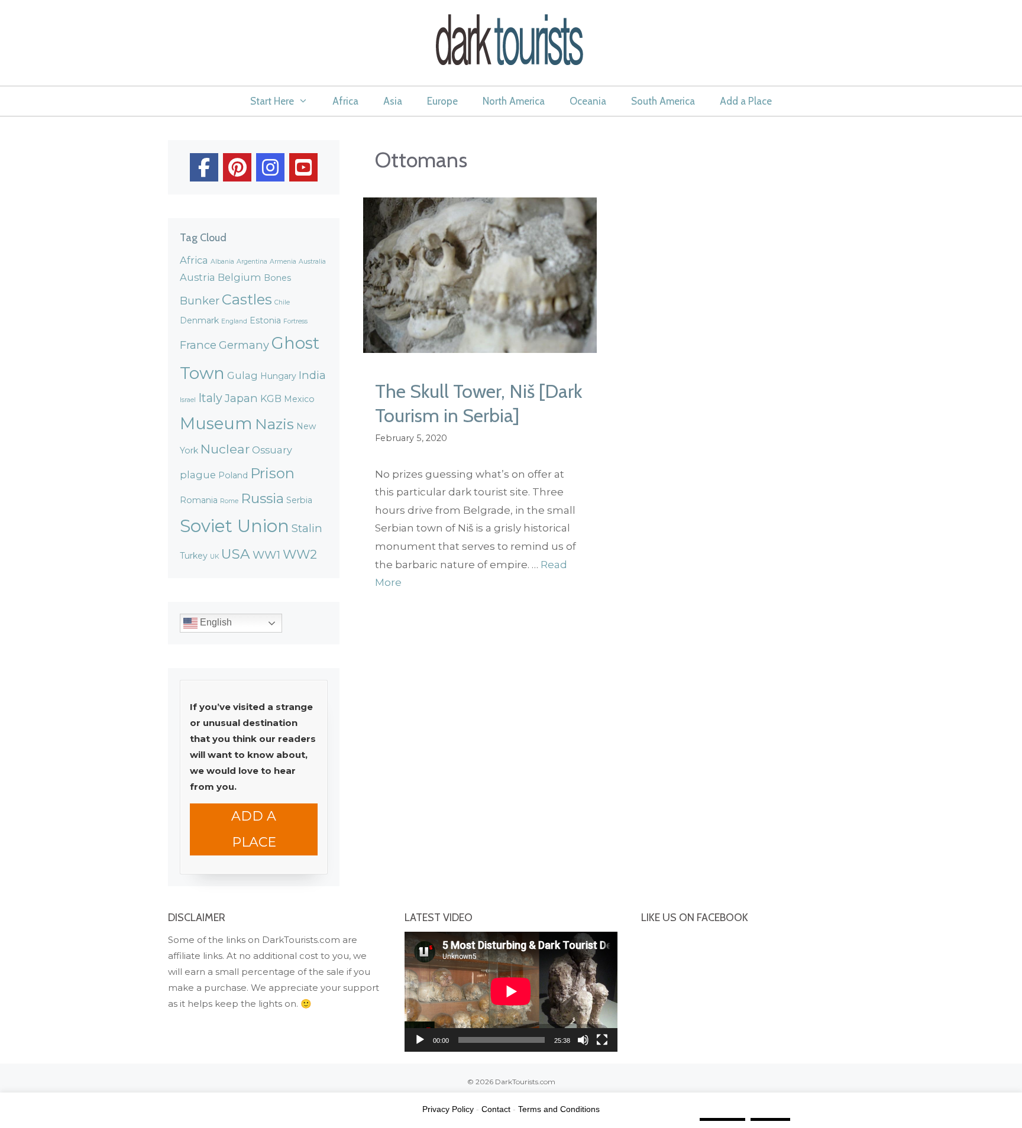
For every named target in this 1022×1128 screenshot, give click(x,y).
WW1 (266, 555)
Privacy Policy (448, 1109)
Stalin (307, 528)
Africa (345, 101)
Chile (282, 302)
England (234, 321)
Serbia (299, 500)
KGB (271, 398)
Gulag (242, 375)
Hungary (278, 376)
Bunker (199, 300)
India (312, 375)
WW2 (300, 554)
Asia (392, 101)
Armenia (283, 261)
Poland (233, 475)
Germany (244, 345)
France (198, 345)
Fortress (295, 321)
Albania (222, 261)
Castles (247, 299)
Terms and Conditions (559, 1109)
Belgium (239, 277)
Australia (312, 261)
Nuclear (225, 449)
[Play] (420, 1040)
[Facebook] (204, 167)
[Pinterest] (237, 167)
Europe (442, 101)
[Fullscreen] (602, 1040)
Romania (199, 500)
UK (214, 556)
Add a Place (746, 101)
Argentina (252, 261)
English (215, 623)
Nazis (274, 424)
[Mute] (583, 1040)
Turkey (194, 555)
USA (235, 554)
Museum (216, 423)
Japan (241, 398)
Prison (272, 473)
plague (198, 475)
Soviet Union (234, 526)
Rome (229, 501)
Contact (495, 1109)
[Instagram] (270, 167)
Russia (262, 498)
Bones (277, 278)
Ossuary (272, 450)
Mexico (299, 399)
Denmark (199, 320)
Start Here (272, 101)
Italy (210, 398)
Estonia (265, 320)
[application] (511, 991)
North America (514, 101)
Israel (188, 400)
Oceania (588, 101)
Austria (197, 277)
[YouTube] (303, 167)
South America (663, 101)
